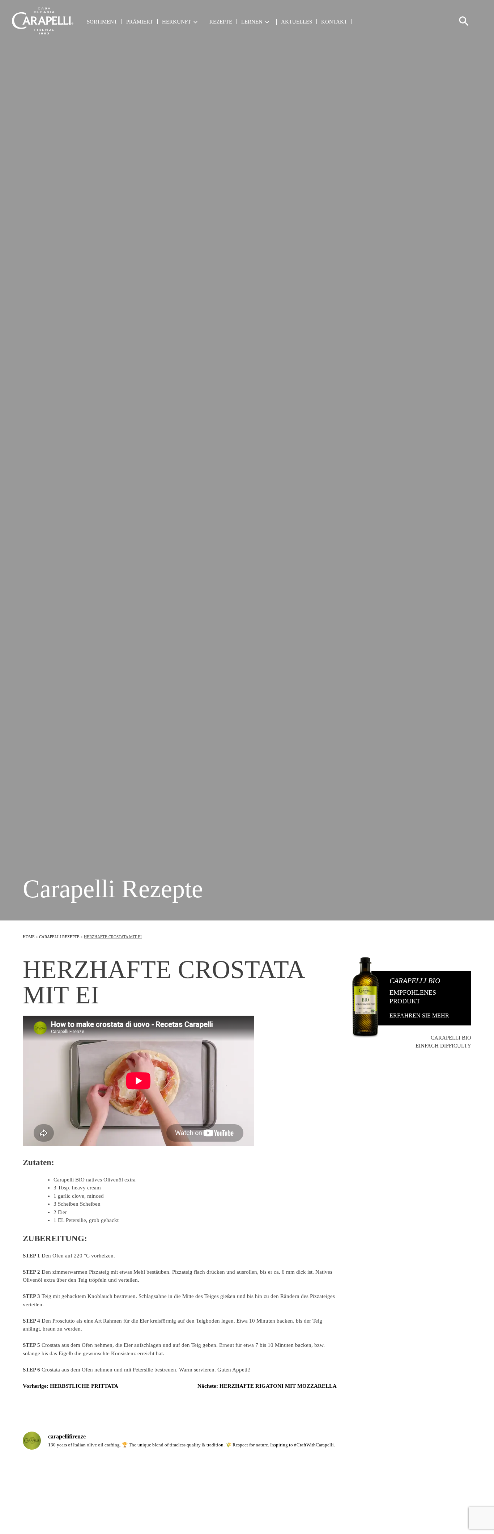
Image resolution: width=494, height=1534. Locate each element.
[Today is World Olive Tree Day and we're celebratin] (303, 1489)
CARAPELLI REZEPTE (59, 937)
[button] (464, 25)
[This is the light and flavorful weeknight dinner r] (191, 1489)
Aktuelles (296, 21)
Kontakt (334, 21)
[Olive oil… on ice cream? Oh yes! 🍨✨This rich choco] (77, 1489)
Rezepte (220, 21)
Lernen (252, 22)
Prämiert (139, 21)
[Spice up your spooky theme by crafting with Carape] (417, 1489)
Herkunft (176, 22)
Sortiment (102, 21)
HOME (29, 937)
